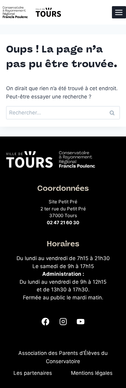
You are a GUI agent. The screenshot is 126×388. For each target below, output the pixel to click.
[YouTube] (80, 321)
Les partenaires (32, 373)
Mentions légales (92, 373)
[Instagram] (63, 321)
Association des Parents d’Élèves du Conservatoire (63, 357)
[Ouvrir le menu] (119, 12)
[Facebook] (45, 321)
